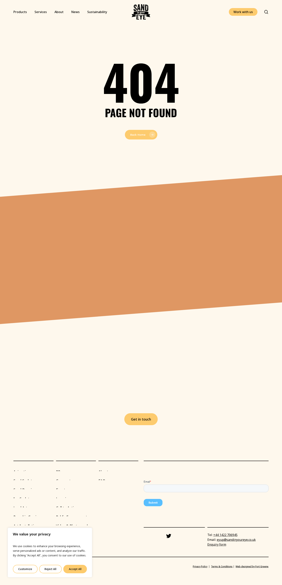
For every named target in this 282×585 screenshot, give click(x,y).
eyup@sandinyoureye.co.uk (236, 540)
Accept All (75, 569)
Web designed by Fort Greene (252, 566)
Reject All (50, 569)
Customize (25, 569)
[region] (50, 552)
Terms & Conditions (222, 566)
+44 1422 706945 (225, 535)
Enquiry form (216, 544)
